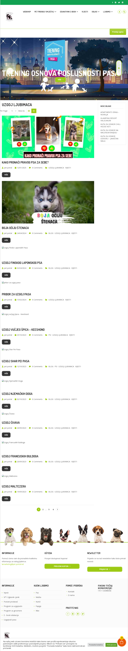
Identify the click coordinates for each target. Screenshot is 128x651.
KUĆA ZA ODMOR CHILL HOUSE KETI (110, 125)
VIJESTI (85, 12)
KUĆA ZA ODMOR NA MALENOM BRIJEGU (109, 131)
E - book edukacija (11, 615)
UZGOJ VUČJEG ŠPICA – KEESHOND (23, 330)
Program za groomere (13, 611)
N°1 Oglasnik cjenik (11, 597)
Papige (38, 606)
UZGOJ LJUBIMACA (56, 167)
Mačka (38, 597)
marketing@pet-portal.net (13, 564)
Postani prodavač (11, 601)
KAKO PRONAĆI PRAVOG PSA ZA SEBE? (25, 162)
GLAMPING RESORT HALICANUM (108, 119)
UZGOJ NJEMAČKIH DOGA (17, 394)
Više (59, 79)
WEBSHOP (27, 12)
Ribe (37, 611)
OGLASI (94, 12)
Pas (37, 593)
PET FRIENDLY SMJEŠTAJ (44, 12)
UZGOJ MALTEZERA (14, 486)
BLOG (50, 233)
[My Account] (119, 12)
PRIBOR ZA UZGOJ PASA (16, 294)
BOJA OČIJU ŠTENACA (15, 228)
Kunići (38, 601)
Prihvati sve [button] (111, 645)
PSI (49, 335)
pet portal (8, 167)
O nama (71, 595)
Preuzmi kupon (61, 566)
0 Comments (37, 167)
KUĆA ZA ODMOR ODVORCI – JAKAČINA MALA (109, 138)
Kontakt (71, 591)
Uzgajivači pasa (10, 619)
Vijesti (6, 593)
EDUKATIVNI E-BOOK (68, 12)
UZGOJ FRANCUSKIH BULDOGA (20, 456)
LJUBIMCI (106, 12)
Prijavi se (103, 569)
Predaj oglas (118, 32)
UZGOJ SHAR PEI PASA (15, 361)
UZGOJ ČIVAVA (11, 422)
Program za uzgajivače (13, 606)
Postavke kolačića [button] (96, 645)
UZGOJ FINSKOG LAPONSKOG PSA (22, 263)
